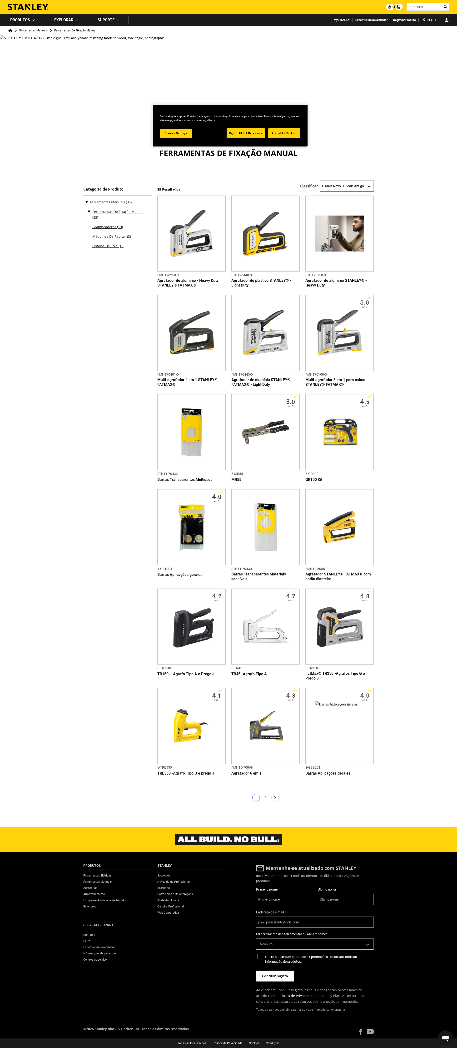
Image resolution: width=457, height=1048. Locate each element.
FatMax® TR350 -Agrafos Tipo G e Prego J (335, 675)
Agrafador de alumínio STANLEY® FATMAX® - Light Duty (260, 382)
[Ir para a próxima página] (275, 797)
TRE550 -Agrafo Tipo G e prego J (185, 773)
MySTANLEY (342, 20)
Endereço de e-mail (270, 912)
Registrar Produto (404, 20)
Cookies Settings (176, 133)
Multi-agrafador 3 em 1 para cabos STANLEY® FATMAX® (335, 382)
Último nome (327, 889)
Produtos (20, 20)
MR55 (236, 479)
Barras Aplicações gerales (179, 574)
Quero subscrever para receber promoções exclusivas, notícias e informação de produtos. (312, 959)
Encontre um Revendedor (371, 20)
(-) (86, 201)
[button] (360, 1032)
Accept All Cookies (284, 133)
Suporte (106, 20)
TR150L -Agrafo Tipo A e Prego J (185, 674)
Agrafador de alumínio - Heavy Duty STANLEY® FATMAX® (188, 282)
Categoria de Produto (103, 189)
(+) (89, 211)
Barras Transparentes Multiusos (184, 479)
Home (10, 30)
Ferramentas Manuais (33, 30)
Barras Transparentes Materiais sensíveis (258, 576)
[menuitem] (22, 20)
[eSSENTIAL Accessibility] (394, 6)
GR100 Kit (313, 479)
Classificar (309, 186)
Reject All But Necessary (245, 133)
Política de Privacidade (296, 995)
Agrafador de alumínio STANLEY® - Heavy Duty (336, 282)
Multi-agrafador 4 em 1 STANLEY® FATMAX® (187, 382)
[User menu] (446, 20)
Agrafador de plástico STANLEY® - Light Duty (261, 282)
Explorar (63, 20)
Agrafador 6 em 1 (246, 773)
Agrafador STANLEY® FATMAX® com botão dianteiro (338, 576)
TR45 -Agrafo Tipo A (249, 674)
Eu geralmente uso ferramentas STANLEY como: (291, 934)
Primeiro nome (267, 889)
